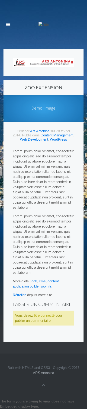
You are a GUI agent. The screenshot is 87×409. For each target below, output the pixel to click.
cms (42, 281)
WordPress (58, 139)
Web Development (34, 139)
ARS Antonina (43, 373)
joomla (46, 286)
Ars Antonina (39, 131)
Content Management (57, 135)
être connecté (44, 315)
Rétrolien (19, 295)
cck (34, 281)
